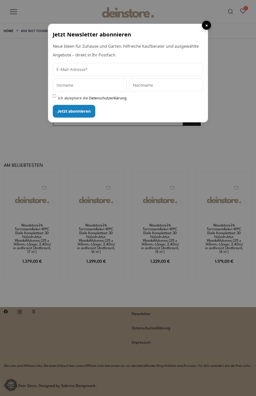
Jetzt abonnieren (74, 111)
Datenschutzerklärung (107, 98)
